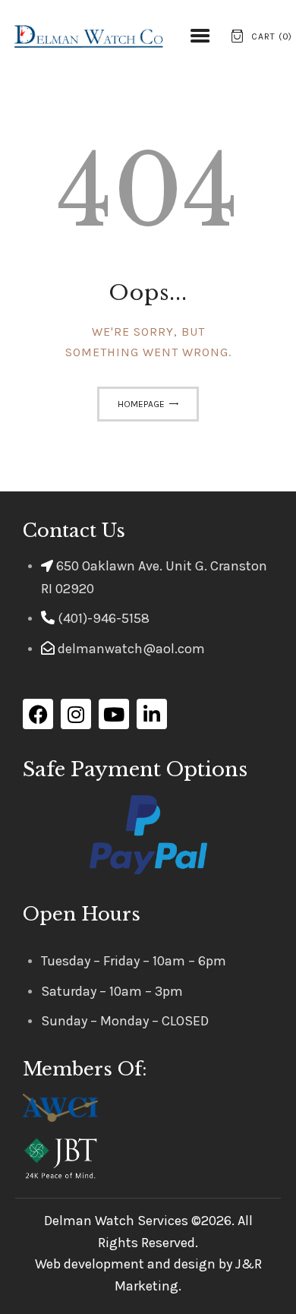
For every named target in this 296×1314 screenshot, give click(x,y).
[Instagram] (76, 714)
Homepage (141, 404)
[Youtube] (114, 714)
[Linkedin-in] (152, 714)
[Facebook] (38, 714)
